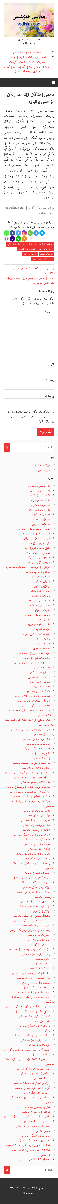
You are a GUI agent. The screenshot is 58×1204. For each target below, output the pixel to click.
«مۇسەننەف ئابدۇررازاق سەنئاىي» (34, 653)
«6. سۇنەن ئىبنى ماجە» (46, 249)
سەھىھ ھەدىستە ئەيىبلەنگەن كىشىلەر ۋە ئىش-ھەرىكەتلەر (30, 999)
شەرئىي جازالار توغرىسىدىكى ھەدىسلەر (32, 1011)
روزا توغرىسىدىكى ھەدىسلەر (37, 945)
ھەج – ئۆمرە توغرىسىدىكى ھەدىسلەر (33, 1126)
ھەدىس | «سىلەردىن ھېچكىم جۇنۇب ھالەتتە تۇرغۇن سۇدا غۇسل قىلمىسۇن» (30, 280)
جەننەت (46, 67)
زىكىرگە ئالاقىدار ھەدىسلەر (38, 968)
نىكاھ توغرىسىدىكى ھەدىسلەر (37, 1121)
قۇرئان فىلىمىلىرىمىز (42, 465)
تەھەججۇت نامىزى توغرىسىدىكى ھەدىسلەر (31, 835)
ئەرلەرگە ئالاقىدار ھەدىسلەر (37, 744)
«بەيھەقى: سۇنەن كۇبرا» (39, 557)
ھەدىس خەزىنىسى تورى (29, 39)
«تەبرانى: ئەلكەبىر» (41, 581)
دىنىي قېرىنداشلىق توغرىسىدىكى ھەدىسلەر (32, 921)
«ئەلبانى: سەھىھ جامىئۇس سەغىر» (34, 529)
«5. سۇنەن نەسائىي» (13, 244)
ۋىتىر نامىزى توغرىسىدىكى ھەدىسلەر (34, 1140)
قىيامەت (16, 67)
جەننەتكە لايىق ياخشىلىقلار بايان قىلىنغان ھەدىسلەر (33, 866)
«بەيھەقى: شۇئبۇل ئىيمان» (38, 562)
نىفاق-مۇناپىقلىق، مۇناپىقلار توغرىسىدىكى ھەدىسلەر (27, 1117)
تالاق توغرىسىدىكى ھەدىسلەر (37, 816)
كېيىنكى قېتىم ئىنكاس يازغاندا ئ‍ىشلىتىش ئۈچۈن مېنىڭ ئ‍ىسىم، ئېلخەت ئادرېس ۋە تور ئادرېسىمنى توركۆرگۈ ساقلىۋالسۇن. (30, 416)
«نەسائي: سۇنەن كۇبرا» (39, 672)
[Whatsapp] (6, 233)
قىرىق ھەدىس (44, 470)
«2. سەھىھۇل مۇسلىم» (40, 491)
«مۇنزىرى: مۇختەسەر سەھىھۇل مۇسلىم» (32, 663)
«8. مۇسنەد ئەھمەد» (40, 519)
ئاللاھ (43, 57)
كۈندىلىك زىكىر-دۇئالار (39, 1045)
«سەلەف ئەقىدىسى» (41, 596)
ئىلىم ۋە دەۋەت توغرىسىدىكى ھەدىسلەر (32, 777)
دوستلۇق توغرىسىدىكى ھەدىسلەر (35, 901)
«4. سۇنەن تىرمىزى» (29, 244)
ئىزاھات (49, 312)
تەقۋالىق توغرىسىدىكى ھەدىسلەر (36, 830)
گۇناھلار (13, 62)
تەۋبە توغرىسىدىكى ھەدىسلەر (37, 839)
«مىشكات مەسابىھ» (41, 667)
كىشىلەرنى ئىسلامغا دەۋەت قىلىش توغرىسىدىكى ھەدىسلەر (30, 1061)
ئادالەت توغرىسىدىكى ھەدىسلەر (36, 706)
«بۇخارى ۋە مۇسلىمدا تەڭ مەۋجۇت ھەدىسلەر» (28, 567)
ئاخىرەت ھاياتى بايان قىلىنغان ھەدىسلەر (32, 696)
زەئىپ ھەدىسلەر (42, 959)
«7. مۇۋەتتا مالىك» (41, 515)
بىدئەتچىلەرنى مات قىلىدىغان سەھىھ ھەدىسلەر (29, 792)
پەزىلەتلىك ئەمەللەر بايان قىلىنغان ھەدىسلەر (31, 796)
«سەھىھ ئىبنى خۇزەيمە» (39, 600)
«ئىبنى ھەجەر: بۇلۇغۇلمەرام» (27, 249)
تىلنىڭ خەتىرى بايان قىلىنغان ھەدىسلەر (32, 854)
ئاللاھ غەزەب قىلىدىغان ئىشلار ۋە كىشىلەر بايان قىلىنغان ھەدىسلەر (30, 713)
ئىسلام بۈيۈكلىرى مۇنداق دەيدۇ (35, 768)
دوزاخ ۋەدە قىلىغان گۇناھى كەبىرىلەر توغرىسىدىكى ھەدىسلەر (35, 894)
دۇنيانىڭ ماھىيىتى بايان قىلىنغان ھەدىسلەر (31, 916)
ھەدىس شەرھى (43, 1131)
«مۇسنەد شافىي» (42, 643)
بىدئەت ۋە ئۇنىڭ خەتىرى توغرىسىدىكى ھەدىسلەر (27, 787)
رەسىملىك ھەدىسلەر (22, 71)
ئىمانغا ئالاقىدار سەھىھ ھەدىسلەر (35, 782)
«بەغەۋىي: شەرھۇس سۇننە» (37, 553)
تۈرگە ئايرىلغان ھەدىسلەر (39, 849)
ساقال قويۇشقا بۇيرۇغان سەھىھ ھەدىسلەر (31, 973)
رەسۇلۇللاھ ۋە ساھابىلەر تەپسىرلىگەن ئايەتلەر (30, 930)
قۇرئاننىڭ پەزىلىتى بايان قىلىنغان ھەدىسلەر (31, 1035)
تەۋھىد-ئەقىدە (32, 57)
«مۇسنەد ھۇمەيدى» (41, 648)
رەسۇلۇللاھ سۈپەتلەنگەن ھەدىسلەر (34, 925)
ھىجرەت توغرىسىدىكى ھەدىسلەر (35, 1136)
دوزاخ (37, 67)
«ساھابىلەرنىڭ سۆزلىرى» (38, 591)
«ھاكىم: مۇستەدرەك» (30, 254)
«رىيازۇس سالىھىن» (41, 586)
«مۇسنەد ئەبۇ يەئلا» (41, 629)
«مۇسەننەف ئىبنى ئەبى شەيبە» (36, 658)
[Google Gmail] (6, 239)
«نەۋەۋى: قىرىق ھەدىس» (38, 677)
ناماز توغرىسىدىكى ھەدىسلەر (37, 1107)
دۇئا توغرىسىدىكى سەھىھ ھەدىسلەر (34, 906)
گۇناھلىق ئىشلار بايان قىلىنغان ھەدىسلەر (32, 1083)
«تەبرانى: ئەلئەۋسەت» (40, 577)
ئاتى (51, 364)
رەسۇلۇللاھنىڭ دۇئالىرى (39, 940)
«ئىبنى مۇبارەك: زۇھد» (39, 543)
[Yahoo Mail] (12, 239)
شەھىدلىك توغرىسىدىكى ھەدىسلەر (34, 1016)
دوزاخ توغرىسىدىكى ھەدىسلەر (36, 887)
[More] (24, 239)
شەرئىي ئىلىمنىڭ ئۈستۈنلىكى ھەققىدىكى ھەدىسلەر (28, 1007)
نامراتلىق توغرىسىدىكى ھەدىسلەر (35, 1112)
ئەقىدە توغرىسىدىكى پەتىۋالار (37, 749)
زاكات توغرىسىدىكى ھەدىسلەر (36, 954)
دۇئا (30, 67)
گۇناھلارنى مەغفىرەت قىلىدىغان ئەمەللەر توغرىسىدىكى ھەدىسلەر (33, 1076)
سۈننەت (12, 57)
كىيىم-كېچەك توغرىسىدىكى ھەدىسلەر (33, 1069)
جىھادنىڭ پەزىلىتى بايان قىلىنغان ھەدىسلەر (31, 878)
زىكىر (24, 67)
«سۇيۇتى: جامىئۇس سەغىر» (37, 615)
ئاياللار (31, 62)
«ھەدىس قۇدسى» (42, 686)
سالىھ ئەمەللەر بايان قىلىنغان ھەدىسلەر (33, 978)
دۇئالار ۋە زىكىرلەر (41, 911)
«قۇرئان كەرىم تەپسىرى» (39, 624)
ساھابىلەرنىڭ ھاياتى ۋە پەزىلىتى (36, 983)
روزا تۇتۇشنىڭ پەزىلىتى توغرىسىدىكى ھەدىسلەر (29, 949)
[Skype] (42, 233)
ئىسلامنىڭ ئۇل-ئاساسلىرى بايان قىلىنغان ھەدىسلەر (27, 773)
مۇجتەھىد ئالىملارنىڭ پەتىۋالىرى (26, 52)
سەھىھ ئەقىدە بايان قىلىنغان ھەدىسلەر (33, 992)
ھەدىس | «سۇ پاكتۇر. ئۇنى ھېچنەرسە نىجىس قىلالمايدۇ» (33, 271)
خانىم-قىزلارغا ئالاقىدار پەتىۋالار (35, 882)
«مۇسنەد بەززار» (42, 639)
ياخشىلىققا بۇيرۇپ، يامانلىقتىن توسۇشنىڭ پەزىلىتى (27, 1145)
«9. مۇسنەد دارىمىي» (40, 524)
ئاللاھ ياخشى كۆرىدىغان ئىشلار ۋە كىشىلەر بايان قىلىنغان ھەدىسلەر (29, 722)
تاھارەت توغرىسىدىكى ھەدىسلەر (43, 259)
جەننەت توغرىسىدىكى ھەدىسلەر (35, 858)
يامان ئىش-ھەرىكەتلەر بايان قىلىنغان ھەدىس (30, 1150)
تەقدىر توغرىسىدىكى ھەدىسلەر (36, 825)
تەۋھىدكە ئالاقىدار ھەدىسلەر (37, 844)
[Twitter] (18, 233)
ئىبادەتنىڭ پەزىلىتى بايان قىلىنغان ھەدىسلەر (31, 763)
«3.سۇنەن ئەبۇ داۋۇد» (46, 244)
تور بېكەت (49, 396)
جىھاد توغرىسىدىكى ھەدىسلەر (36, 873)
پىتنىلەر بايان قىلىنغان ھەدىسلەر (36, 811)
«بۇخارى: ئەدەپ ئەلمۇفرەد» (37, 572)
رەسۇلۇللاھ (41, 62)
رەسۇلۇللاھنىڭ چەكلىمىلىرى (37, 935)
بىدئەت (22, 62)
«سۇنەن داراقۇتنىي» (41, 610)
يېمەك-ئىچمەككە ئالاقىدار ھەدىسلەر (35, 1159)
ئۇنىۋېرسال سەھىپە (41, 758)
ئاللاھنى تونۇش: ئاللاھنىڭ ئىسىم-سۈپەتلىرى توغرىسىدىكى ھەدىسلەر (32, 732)
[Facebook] (12, 233)
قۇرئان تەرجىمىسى (41, 1031)
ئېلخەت (49, 380)
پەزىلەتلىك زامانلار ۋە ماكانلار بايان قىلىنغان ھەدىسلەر (32, 803)
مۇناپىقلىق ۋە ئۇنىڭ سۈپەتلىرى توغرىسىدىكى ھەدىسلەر (32, 1100)
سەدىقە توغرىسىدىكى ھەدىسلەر (36, 988)
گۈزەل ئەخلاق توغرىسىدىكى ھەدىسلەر (32, 1088)
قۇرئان (21, 57)
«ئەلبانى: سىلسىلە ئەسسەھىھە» (36, 534)
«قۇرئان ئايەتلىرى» (42, 620)
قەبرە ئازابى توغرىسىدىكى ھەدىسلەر (34, 1026)
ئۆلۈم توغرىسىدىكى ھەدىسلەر (37, 753)
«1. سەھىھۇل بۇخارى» (39, 486)
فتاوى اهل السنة (42, 1021)
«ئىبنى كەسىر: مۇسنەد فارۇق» (36, 538)
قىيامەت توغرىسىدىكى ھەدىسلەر (35, 1040)
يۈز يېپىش (45, 1155)
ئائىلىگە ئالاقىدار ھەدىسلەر (38, 691)
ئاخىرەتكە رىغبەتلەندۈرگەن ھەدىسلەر (34, 701)
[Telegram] (36, 233)
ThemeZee (29, 1193)
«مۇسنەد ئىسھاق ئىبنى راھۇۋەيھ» (35, 634)
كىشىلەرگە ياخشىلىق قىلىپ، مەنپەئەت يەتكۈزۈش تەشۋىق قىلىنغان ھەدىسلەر (29, 1052)
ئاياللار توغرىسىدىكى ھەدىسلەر (36, 739)
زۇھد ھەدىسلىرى (42, 964)
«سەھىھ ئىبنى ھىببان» (46, 254)
